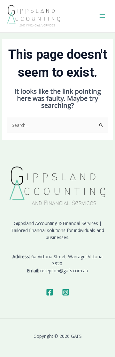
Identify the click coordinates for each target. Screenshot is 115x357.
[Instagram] (65, 292)
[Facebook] (49, 292)
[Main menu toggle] (102, 16)
